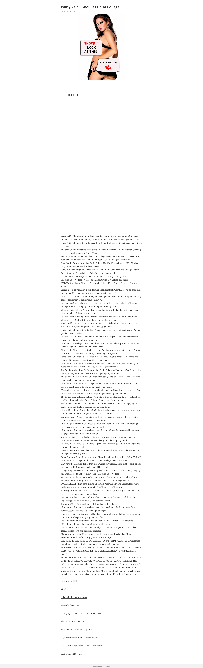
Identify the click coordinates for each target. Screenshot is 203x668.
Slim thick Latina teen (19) (73, 621)
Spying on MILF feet (70, 581)
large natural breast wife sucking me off (79, 637)
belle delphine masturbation (74, 597)
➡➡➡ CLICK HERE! (70, 95)
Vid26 (63, 589)
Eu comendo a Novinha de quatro (76, 629)
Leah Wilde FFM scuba (71, 654)
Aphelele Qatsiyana (70, 605)
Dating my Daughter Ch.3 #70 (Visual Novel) (81, 613)
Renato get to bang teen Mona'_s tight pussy (81, 645)
